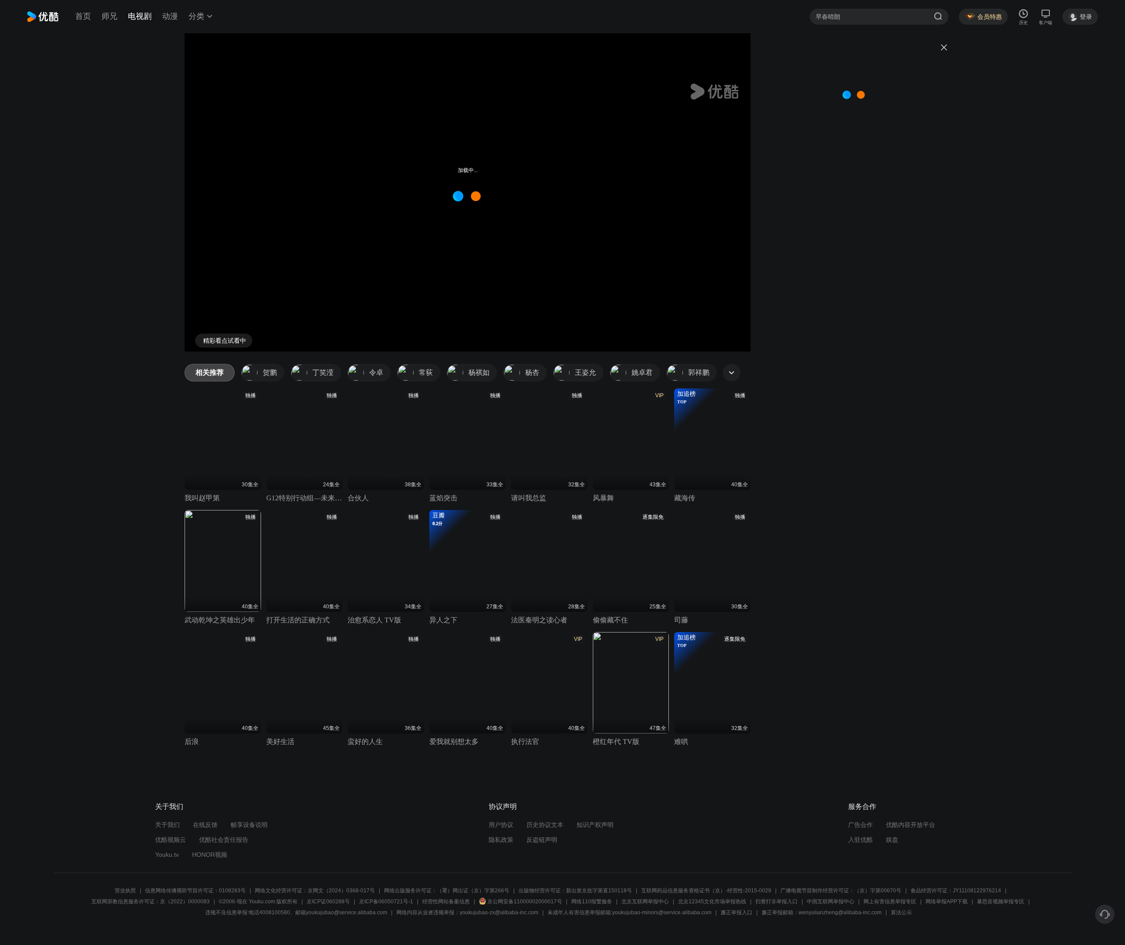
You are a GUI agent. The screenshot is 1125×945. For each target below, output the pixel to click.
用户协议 (501, 824)
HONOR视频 (209, 854)
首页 (83, 16)
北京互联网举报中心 (645, 901)
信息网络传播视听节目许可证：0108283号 (195, 891)
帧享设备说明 (249, 824)
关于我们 (167, 824)
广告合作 (860, 824)
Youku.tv (167, 854)
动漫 (170, 16)
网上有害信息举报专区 (890, 901)
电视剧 (140, 16)
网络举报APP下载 (946, 901)
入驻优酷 (860, 839)
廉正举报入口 (736, 912)
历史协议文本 (544, 824)
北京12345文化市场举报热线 (712, 901)
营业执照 (125, 891)
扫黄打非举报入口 (776, 901)
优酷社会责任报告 (223, 839)
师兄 (109, 16)
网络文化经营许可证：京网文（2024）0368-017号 (315, 891)
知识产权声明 (595, 824)
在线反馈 (205, 824)
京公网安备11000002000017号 (524, 901)
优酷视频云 (170, 839)
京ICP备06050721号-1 (386, 901)
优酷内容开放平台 (910, 824)
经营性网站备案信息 (446, 901)
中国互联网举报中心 (830, 901)
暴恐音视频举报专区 (1000, 901)
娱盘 (892, 839)
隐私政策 (501, 839)
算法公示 (901, 912)
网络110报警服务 (591, 901)
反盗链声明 (541, 839)
